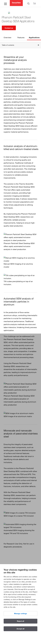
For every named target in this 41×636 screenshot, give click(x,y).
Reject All (20, 621)
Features (20, 37)
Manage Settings (20, 613)
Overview (7, 37)
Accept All (20, 629)
